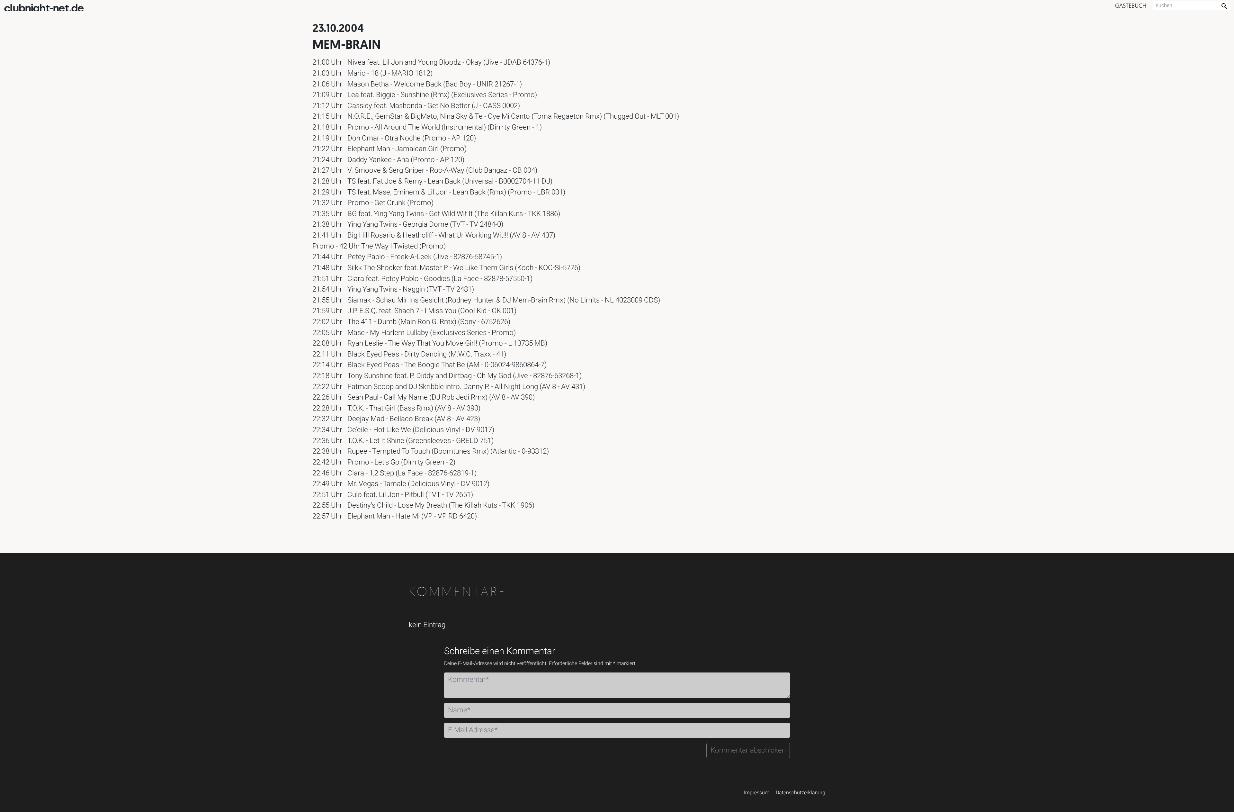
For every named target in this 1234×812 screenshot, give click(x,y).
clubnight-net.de (44, 8)
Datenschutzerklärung (800, 793)
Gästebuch (1130, 5)
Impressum (756, 793)
